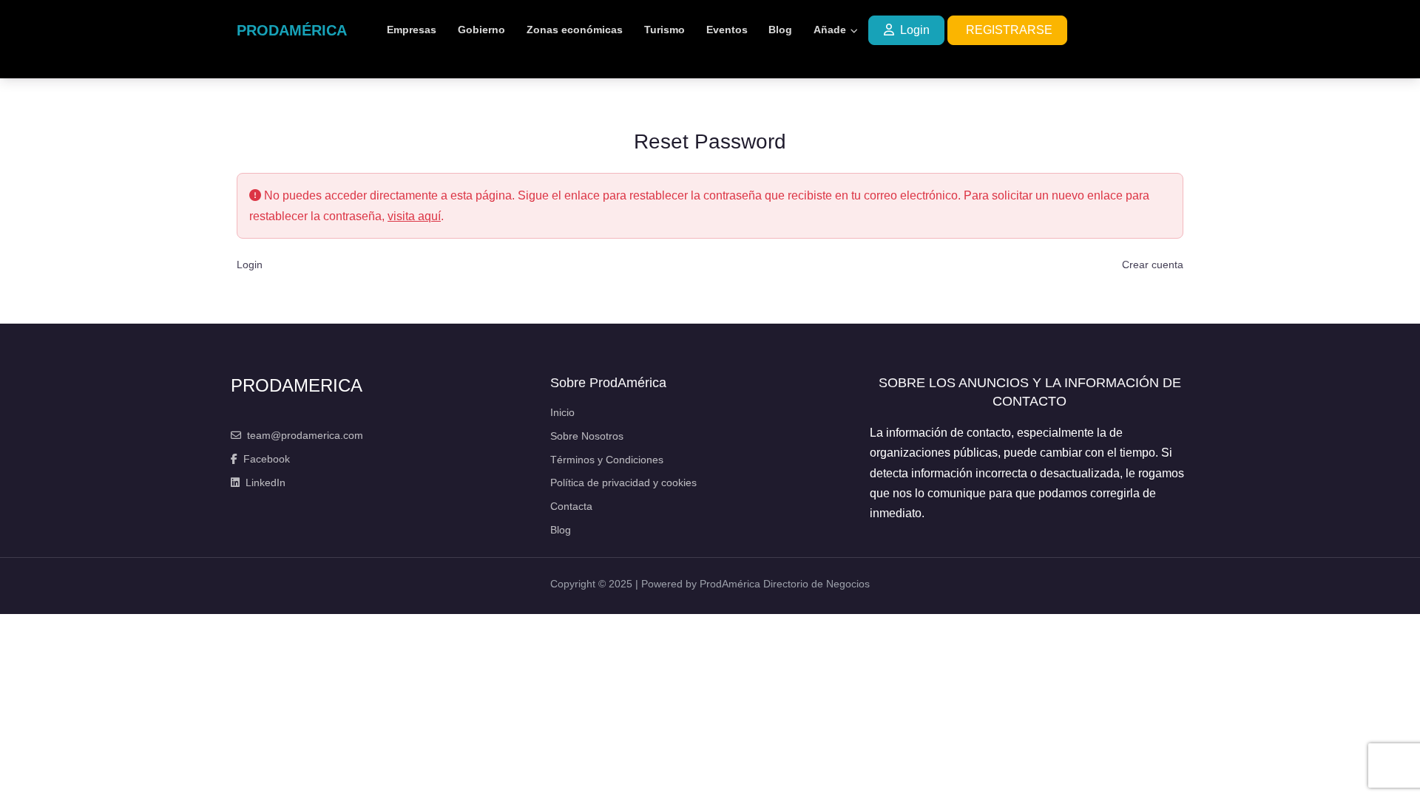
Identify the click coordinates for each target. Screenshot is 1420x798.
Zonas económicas (575, 29)
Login (915, 30)
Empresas (411, 29)
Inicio (562, 412)
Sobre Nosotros (586, 436)
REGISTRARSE (1009, 30)
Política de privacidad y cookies (623, 482)
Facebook (266, 459)
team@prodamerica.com (305, 435)
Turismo (664, 29)
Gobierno (481, 29)
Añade (830, 29)
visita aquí (414, 216)
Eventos (727, 29)
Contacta (571, 506)
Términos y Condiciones (606, 460)
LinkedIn (265, 482)
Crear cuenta (1152, 264)
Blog (780, 29)
